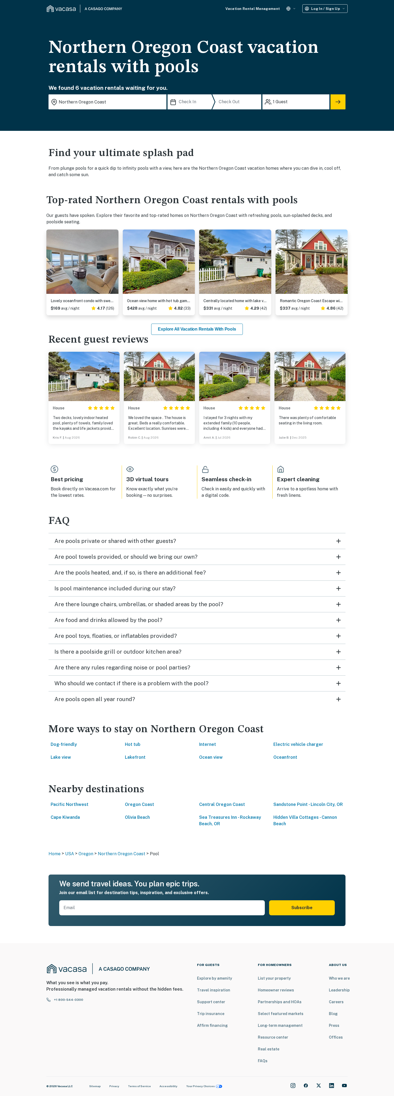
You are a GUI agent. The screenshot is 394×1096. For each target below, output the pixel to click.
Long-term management (280, 1025)
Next (114, 264)
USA (69, 853)
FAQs (262, 1061)
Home (55, 853)
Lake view (61, 757)
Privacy (114, 1086)
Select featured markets (280, 1014)
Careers (336, 1002)
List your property (274, 978)
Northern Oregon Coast (121, 853)
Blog (333, 1014)
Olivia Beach (137, 817)
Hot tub (132, 744)
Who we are (339, 978)
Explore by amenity (214, 978)
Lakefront (135, 757)
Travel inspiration (213, 990)
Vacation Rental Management (252, 9)
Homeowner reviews (276, 990)
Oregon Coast (139, 804)
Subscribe (302, 907)
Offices (336, 1037)
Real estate (268, 1049)
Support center (211, 1002)
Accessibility (168, 1086)
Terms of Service (139, 1086)
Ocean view (211, 757)
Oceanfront (285, 757)
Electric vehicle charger (298, 744)
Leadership (339, 990)
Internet (207, 744)
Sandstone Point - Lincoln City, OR (308, 804)
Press (334, 1025)
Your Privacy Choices (200, 1086)
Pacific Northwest (69, 804)
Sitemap (95, 1086)
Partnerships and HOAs (280, 1002)
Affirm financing (212, 1025)
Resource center (273, 1037)
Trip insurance (210, 1014)
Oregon (86, 853)
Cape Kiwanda (65, 817)
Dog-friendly (64, 744)
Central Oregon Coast (222, 804)
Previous (50, 264)
